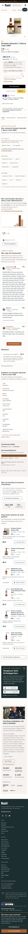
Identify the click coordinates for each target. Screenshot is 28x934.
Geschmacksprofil (11, 117)
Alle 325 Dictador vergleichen (14, 657)
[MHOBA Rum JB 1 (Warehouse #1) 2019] (6, 572)
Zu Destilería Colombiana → (12, 498)
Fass (12, 180)
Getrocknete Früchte (7, 159)
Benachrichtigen (20, 582)
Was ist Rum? (4, 839)
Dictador (5, 395)
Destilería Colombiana (8, 390)
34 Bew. (18, 598)
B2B (2, 873)
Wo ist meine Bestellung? (7, 884)
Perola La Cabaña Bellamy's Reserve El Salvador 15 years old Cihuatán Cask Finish (17, 612)
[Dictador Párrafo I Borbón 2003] (6, 531)
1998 (4, 421)
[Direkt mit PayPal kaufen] (21, 91)
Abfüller (3, 852)
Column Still (6, 405)
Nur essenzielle (14, 927)
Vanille (17, 159)
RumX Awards (4, 831)
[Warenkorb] (25, 5)
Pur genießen (16, 145)
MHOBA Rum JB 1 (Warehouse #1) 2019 (17, 569)
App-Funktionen (5, 871)
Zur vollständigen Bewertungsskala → (12, 211)
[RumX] (8, 5)
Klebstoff (5, 163)
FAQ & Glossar (5, 841)
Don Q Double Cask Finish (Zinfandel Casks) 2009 (18, 590)
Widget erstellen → (6, 437)
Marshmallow (6, 166)
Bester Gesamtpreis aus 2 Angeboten (13, 67)
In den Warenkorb (14, 86)
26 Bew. (18, 534)
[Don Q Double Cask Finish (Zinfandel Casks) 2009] (6, 593)
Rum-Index (4, 856)
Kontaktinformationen (6, 888)
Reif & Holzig (6, 145)
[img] (14, 74)
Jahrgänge (4, 854)
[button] (14, 26)
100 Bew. (18, 554)
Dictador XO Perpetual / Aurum (18, 549)
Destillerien (4, 850)
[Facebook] (2, 815)
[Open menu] (2, 5)
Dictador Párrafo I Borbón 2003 (16, 529)
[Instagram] (6, 815)
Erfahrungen (4, 867)
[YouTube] (9, 815)
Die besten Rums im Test (7, 827)
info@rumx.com (6, 811)
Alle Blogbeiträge (5, 846)
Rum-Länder (4, 848)
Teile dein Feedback (6, 886)
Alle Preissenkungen (8, 81)
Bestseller (3, 825)
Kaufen (3, 117)
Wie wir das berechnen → (7, 365)
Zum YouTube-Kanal (9, 764)
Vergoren (5, 180)
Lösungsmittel (15, 166)
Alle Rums (3, 823)
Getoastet (19, 180)
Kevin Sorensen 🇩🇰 (11, 266)
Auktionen (3, 829)
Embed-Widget (5, 875)
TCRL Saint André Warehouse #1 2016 (16, 633)
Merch (2, 833)
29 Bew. (18, 574)
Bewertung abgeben (10, 244)
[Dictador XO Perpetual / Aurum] (6, 551)
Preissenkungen (5, 858)
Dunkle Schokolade (20, 176)
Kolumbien (5, 385)
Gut (8, 49)
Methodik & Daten (5, 869)
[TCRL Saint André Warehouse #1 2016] (6, 636)
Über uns (3, 865)
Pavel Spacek (9, 326)
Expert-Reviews (5, 844)
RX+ (2, 877)
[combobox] (17, 5)
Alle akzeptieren (14, 931)
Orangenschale (14, 163)
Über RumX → (9, 761)
